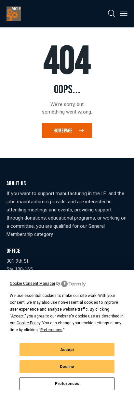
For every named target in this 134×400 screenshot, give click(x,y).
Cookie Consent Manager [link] (32, 283)
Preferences (67, 383)
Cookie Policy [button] (28, 323)
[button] (123, 13)
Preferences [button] (51, 330)
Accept (67, 349)
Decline (67, 366)
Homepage (63, 131)
